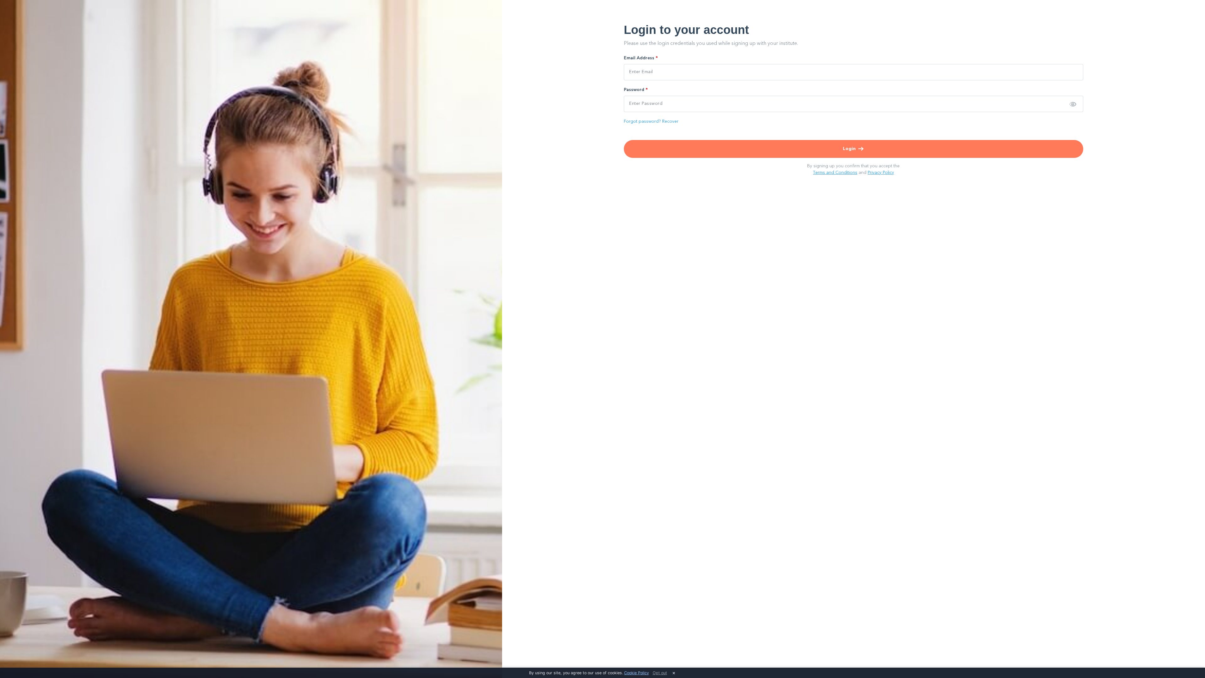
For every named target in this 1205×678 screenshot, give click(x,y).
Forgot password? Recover (651, 121)
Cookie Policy (636, 672)
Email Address (641, 58)
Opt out (660, 672)
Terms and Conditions (835, 172)
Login (849, 149)
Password (636, 90)
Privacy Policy (881, 172)
